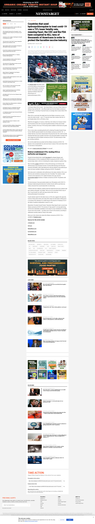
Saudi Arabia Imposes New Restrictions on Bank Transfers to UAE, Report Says (12, 82)
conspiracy (64, 50)
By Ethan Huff (31, 43)
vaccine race (37, 53)
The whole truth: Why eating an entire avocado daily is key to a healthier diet (12, 64)
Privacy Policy (78, 501)
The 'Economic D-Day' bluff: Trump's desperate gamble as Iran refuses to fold (12, 42)
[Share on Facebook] (32, 47)
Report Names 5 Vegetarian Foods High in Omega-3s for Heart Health (11, 73)
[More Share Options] (52, 47)
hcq (51, 51)
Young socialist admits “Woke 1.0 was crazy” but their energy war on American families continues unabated (12, 130)
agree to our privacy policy (31, 521)
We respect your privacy (6, 508)
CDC (56, 50)
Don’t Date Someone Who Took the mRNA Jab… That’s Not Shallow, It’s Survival (12, 28)
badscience (42, 50)
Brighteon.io (42, 498)
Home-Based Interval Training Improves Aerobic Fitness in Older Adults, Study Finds (12, 68)
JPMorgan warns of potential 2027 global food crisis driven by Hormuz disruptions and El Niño (12, 99)
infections (30, 52)
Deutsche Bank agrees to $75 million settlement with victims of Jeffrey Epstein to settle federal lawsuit (53, 319)
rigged (65, 52)
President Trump (56, 52)
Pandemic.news (37, 217)
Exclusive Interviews (62, 504)
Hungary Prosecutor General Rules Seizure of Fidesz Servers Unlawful (12, 117)
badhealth (38, 50)
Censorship (59, 50)
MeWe (41, 504)
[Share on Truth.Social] (46, 47)
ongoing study (32, 84)
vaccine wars (42, 53)
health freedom (55, 51)
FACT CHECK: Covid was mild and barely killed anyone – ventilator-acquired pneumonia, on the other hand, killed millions (54, 296)
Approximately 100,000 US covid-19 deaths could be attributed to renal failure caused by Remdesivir (53, 447)
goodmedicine (47, 51)
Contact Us (78, 498)
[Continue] (28, 505)
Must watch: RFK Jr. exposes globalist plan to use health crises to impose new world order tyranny (54, 390)
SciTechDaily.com (32, 231)
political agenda (49, 52)
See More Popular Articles (13, 140)
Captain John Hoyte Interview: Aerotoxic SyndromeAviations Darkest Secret (86, 66)
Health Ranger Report (76, 34)
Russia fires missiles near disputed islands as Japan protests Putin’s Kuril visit (12, 51)
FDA (43, 51)
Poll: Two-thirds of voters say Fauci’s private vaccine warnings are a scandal (11, 86)
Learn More (62, 519)
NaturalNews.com (32, 228)
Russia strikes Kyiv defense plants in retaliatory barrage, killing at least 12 (12, 104)
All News (59, 500)
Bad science (33, 20)
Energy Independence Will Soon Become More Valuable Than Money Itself (76, 58)
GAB (41, 506)
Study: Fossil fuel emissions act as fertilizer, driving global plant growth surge (11, 90)
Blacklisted (52, 50)
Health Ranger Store (79, 503)
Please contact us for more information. (35, 492)
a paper (37, 164)
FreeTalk (42, 503)
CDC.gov (30, 225)
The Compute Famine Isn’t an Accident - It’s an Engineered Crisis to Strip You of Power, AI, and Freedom (12, 32)
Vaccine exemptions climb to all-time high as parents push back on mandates (12, 60)
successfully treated (33, 177)
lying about (48, 157)
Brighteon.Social (43, 500)
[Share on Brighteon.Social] (29, 47)
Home (29, 20)
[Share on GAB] (41, 47)
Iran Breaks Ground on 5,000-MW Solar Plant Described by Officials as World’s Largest (11, 108)
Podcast (59, 503)
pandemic (44, 52)
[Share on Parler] (43, 47)
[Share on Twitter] (35, 47)
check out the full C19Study (39, 148)
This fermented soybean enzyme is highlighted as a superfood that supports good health (13, 136)
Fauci (41, 51)
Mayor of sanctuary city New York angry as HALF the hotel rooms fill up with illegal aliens (54, 342)
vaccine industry (31, 53)
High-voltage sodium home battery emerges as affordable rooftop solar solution (12, 46)
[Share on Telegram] (38, 47)
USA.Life (42, 508)
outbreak (40, 52)
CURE (29, 51)
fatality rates (37, 51)
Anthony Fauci (33, 50)
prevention (62, 52)
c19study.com (31, 223)
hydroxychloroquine (62, 51)
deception (32, 51)
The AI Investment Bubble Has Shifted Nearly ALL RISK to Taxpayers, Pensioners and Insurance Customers (87, 58)
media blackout (35, 52)
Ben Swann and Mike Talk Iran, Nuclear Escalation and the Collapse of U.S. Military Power (76, 49)
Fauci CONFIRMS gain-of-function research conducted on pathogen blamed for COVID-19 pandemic (54, 424)
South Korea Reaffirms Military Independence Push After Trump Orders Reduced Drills (12, 126)
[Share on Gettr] (49, 47)
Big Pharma (47, 50)
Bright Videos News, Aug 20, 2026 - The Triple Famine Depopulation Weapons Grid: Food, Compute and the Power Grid (76, 67)
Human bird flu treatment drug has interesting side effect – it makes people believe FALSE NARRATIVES (54, 413)
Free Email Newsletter (80, 500)
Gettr (41, 501)
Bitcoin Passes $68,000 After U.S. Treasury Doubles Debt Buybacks (11, 55)
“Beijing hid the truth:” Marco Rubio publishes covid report (54, 307)
